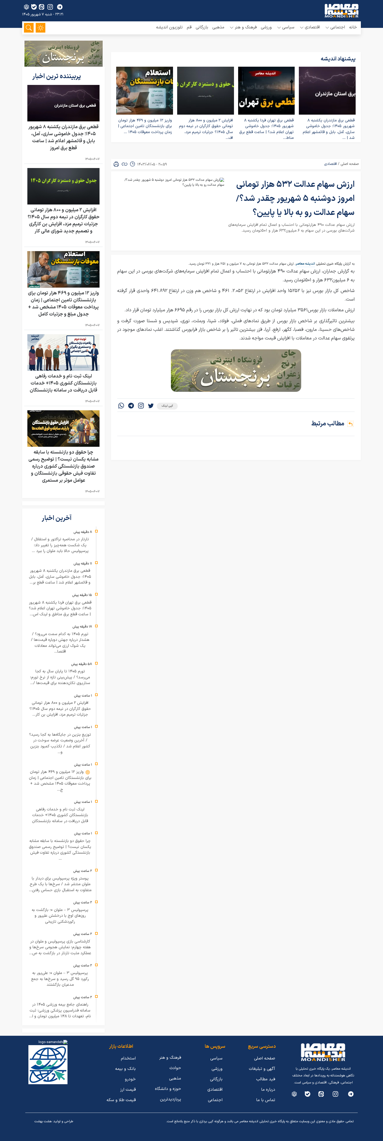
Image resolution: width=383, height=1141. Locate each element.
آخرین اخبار (57, 518)
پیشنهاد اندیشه (338, 59)
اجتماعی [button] (337, 27)
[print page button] (116, 164)
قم (189, 27)
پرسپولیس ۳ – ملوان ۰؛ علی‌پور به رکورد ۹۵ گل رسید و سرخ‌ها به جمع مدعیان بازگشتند (60, 979)
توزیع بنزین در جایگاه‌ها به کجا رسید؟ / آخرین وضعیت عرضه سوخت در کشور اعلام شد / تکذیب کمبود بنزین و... (60, 743)
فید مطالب (265, 1079)
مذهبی (218, 27)
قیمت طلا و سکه (121, 1100)
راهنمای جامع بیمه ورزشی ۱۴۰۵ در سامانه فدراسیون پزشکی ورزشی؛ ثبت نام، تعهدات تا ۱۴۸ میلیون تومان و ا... (60, 1010)
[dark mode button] (40, 28)
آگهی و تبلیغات (262, 1069)
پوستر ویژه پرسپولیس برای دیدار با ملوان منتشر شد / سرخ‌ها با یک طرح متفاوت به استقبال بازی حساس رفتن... (60, 884)
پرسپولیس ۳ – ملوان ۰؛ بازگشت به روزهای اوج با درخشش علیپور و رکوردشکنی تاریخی (60, 916)
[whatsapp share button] (121, 406)
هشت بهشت (43, 1121)
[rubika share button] (26, 7)
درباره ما (268, 1090)
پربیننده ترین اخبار (57, 77)
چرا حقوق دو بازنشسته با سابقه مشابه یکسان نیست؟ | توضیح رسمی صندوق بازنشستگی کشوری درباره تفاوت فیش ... (60, 850)
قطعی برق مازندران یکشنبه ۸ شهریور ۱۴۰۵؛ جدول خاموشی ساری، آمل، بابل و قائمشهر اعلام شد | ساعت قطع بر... (60, 577)
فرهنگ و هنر (170, 1058)
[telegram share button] (60, 7)
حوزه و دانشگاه (168, 1089)
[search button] (29, 28)
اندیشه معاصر (305, 263)
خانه (353, 27)
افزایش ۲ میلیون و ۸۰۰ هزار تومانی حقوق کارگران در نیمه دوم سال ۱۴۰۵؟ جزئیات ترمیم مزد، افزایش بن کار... (60, 709)
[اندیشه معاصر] (341, 10)
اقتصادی (330, 164)
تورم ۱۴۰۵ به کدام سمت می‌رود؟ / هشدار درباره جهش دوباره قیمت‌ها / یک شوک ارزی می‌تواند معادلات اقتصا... (60, 643)
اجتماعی (215, 1100)
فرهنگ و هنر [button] (246, 27)
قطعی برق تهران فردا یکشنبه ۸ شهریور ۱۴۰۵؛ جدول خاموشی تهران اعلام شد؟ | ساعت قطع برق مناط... (266, 129)
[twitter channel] (351, 1094)
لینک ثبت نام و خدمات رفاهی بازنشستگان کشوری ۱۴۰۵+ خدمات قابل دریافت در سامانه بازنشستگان (63, 383)
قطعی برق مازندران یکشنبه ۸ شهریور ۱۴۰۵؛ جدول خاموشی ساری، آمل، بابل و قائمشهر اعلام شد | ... (329, 129)
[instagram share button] (50, 7)
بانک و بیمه (125, 1069)
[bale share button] (34, 7)
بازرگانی (202, 27)
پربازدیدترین (170, 1099)
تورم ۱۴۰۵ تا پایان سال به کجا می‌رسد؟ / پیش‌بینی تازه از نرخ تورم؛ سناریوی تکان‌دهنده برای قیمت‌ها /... (60, 677)
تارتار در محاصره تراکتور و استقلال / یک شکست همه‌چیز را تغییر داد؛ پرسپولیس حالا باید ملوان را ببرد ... (60, 545)
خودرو (130, 1079)
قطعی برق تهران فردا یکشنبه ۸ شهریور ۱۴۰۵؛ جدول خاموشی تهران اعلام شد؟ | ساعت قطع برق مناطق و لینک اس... (60, 608)
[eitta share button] (41, 7)
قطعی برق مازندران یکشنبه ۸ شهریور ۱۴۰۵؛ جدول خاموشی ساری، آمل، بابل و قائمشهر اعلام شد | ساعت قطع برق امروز (63, 137)
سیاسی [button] (288, 27)
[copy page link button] (124, 164)
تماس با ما (265, 1100)
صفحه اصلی (350, 164)
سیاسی (216, 1058)
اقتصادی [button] (312, 27)
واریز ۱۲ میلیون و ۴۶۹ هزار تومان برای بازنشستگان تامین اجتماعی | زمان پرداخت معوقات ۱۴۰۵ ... (145, 126)
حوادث (175, 1068)
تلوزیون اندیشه (169, 27)
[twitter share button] (151, 406)
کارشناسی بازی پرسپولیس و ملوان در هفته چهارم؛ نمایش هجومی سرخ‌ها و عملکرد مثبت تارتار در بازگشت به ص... (60, 947)
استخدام (128, 1058)
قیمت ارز (128, 1090)
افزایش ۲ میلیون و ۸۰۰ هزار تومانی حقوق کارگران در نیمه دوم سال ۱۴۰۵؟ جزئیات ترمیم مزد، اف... (206, 129)
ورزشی (266, 27)
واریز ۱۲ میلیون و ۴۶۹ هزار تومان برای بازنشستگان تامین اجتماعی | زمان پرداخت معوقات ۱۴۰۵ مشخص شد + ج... (60, 781)
